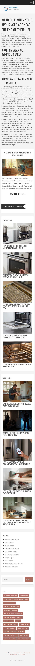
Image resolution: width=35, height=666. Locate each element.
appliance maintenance (11, 606)
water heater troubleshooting (14, 631)
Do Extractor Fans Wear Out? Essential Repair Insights (17, 154)
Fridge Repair (9, 558)
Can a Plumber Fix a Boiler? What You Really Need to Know (16, 434)
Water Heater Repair (12, 540)
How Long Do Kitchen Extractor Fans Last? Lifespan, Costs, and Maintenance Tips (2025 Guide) (17, 522)
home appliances (9, 639)
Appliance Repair (11, 552)
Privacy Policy (13, 654)
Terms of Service (17, 652)
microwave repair (9, 628)
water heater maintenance (12, 617)
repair (18, 621)
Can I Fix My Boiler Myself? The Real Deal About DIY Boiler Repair (17, 405)
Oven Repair (9, 543)
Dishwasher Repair (11, 567)
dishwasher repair (23, 639)
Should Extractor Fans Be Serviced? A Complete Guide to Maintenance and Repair (16, 306)
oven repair (7, 599)
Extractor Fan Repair (12, 549)
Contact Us (27, 652)
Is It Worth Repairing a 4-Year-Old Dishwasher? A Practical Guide (15, 336)
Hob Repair (9, 561)
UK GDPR (22, 654)
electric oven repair (10, 624)
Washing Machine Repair (13, 564)
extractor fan (22, 628)
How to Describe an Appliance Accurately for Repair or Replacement (16, 463)
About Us (7, 652)
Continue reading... (17, 194)
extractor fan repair (21, 599)
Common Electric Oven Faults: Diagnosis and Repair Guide (17, 365)
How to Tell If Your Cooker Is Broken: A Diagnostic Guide (17, 492)
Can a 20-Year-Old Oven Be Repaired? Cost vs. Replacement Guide (15, 276)
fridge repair (24, 635)
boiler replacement (10, 635)
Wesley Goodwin (17, 206)
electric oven (8, 621)
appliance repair (9, 603)
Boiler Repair (9, 546)
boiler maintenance (10, 610)
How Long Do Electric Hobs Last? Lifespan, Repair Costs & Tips (15, 247)
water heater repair (10, 595)
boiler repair (24, 595)
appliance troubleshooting (13, 613)
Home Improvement (12, 555)
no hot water (24, 624)
